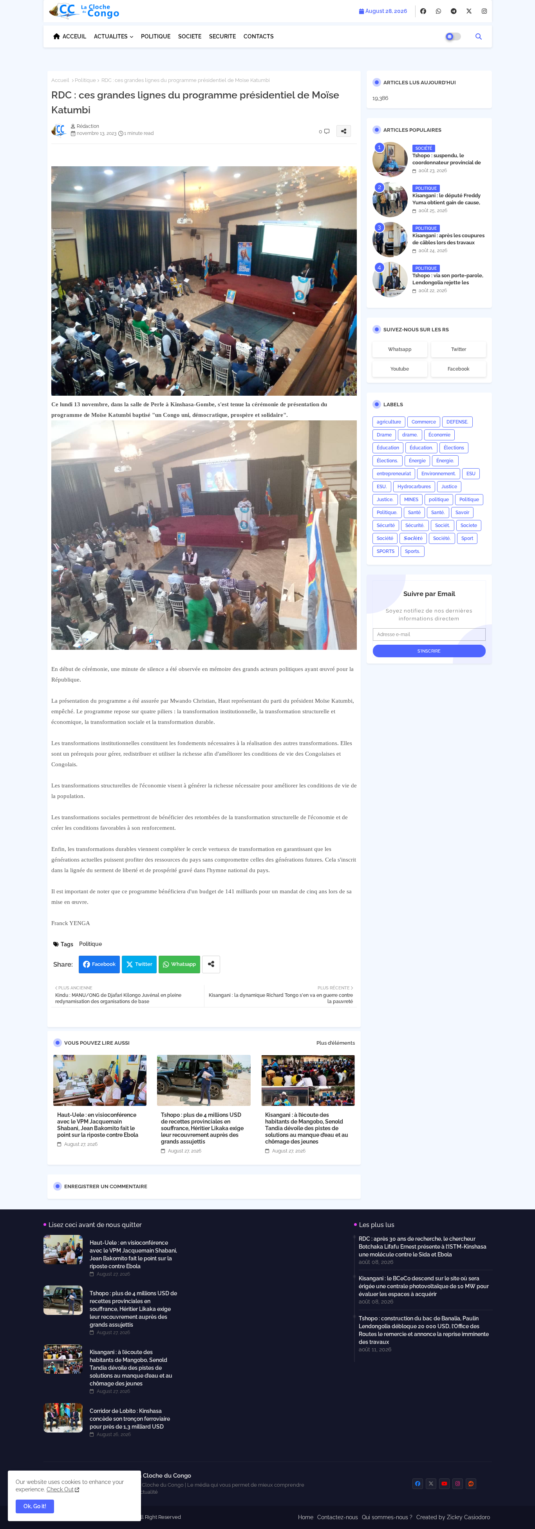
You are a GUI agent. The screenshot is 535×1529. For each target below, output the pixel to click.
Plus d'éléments (335, 1043)
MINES (411, 499)
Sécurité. (415, 525)
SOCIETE (189, 36)
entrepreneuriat (394, 473)
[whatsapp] (438, 11)
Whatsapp (183, 964)
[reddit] (471, 1483)
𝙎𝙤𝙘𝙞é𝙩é (413, 538)
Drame (384, 435)
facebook (459, 369)
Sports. (412, 551)
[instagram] (484, 11)
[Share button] (211, 964)
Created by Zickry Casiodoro (453, 1517)
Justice (449, 486)
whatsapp (400, 349)
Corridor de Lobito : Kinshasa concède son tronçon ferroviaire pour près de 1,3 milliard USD (130, 1419)
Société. (442, 538)
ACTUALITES (111, 36)
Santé (414, 512)
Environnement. (438, 473)
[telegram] (454, 11)
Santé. (438, 512)
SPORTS (385, 551)
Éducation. (421, 448)
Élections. (387, 461)
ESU (470, 473)
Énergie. (445, 461)
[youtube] (444, 1483)
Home (305, 1517)
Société (385, 538)
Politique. (387, 512)
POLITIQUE (155, 36)
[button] (478, 36)
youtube (399, 369)
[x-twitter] (469, 11)
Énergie (417, 461)
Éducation (388, 448)
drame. (410, 435)
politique (439, 499)
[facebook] (423, 11)
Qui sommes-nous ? (387, 1517)
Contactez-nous (337, 1517)
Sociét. (442, 525)
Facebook (104, 964)
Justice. (385, 499)
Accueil (60, 80)
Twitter (143, 964)
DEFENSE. (457, 422)
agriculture (389, 422)
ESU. (382, 486)
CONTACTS (259, 36)
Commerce (424, 422)
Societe (469, 525)
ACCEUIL (74, 36)
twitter (458, 349)
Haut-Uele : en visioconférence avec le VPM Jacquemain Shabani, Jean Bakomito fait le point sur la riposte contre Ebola (97, 1125)
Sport (467, 538)
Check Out (60, 1489)
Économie (439, 435)
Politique (85, 80)
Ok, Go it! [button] (34, 1506)
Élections (454, 448)
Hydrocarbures (414, 486)
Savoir (462, 512)
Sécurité (386, 525)
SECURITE (222, 36)
